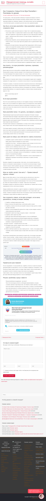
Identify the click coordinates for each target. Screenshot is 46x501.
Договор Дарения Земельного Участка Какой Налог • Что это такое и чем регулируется (20, 418)
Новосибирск (4, 457)
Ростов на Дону (4, 467)
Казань (2, 460)
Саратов (3, 471)
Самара (2, 466)
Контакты (15, 454)
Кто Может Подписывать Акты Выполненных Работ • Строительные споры (17, 408)
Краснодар (3, 469)
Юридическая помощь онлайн (19, 2)
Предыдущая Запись (6, 337)
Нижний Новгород (5, 462)
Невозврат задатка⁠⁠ (14, 429)
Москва (2, 453)
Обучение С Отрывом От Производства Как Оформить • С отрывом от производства (19, 414)
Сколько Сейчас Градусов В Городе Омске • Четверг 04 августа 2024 (16, 410)
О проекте (15, 459)
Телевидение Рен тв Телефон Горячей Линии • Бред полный (40, 450)
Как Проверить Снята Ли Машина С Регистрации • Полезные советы (16, 416)
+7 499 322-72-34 (5, 449)
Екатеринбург (4, 459)
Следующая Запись (40, 337)
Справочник (15, 473)
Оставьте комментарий (8, 15)
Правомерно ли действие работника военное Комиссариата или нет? (29, 433)
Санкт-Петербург (4, 455)
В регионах (15, 479)
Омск (2, 464)
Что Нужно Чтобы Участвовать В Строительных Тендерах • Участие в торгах (28, 449)
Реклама (14, 465)
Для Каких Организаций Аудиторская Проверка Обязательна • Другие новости (18, 412)
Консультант (16, 15)
